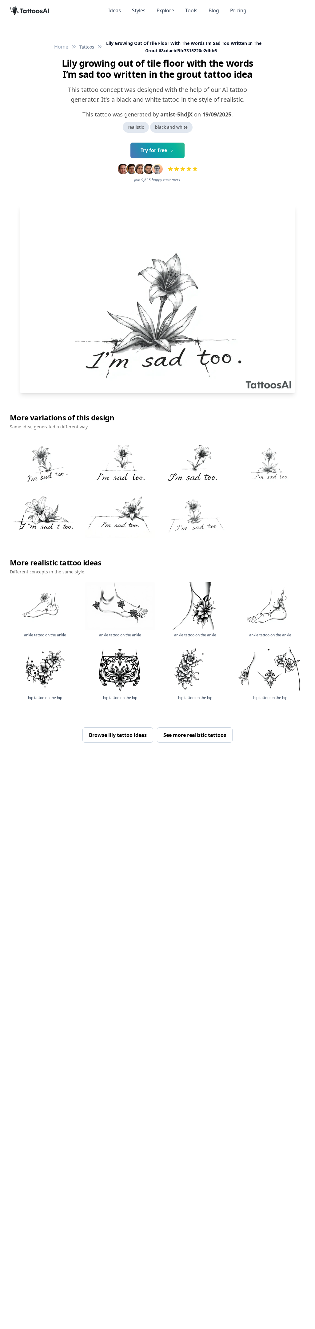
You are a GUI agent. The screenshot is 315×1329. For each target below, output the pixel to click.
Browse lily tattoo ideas (118, 735)
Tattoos (86, 47)
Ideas (114, 10)
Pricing (238, 10)
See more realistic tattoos (194, 735)
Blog (214, 10)
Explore (165, 10)
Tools (191, 10)
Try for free (154, 150)
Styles (139, 10)
